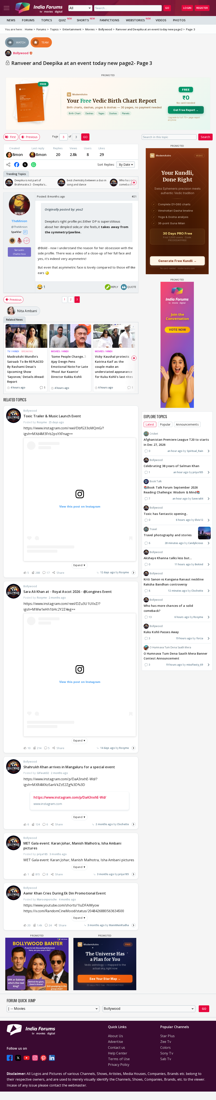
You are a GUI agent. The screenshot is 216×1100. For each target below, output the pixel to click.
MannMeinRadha (119, 925)
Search (205, 137)
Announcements (187, 424)
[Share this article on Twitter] (25, 165)
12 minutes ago (177, 590)
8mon (17, 154)
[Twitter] (18, 1058)
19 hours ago (184, 638)
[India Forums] (39, 8)
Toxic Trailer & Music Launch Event (52, 416)
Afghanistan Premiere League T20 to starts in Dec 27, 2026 (176, 442)
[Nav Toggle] (6, 8)
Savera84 (197, 498)
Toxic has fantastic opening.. (166, 514)
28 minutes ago (174, 543)
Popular (165, 424)
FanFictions (109, 20)
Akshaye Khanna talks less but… (168, 558)
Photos (179, 20)
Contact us (116, 1047)
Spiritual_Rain (195, 451)
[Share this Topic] (8, 165)
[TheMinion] (32, 154)
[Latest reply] (133, 573)
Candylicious (195, 543)
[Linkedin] (52, 1058)
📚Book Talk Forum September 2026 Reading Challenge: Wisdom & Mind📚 (172, 489)
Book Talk (156, 481)
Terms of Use (119, 1059)
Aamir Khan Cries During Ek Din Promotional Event (64, 893)
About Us (115, 1036)
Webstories (135, 20)
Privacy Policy (118, 1064)
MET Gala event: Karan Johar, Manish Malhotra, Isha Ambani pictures (72, 845)
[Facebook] (10, 1058)
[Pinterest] (43, 1058)
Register (202, 8)
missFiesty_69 (194, 664)
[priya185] (9, 154)
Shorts (83, 20)
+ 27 (26, 240)
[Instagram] (35, 1058)
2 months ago (104, 824)
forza (199, 638)
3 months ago (105, 874)
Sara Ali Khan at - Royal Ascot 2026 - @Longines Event (67, 591)
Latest (150, 424)
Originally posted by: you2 (64, 209)
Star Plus (167, 1036)
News (11, 20)
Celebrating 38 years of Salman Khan (172, 466)
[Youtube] (27, 1058)
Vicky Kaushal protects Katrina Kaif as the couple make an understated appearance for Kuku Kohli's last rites (114, 367)
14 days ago (107, 748)
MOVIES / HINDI (60, 351)
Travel (153, 529)
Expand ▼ (79, 565)
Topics (46, 20)
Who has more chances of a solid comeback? (168, 608)
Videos (161, 20)
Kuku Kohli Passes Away (161, 632)
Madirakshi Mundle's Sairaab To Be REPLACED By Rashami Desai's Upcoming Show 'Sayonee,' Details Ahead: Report (26, 369)
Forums (28, 20)
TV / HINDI (13, 351)
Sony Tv (166, 1053)
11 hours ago (182, 564)
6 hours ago (183, 520)
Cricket (154, 433)
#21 (134, 196)
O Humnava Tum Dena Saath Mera (170, 647)
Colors (165, 1047)
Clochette (123, 824)
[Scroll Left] (7, 182)
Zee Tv (165, 1041)
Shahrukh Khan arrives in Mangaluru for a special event (69, 767)
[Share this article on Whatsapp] (33, 165)
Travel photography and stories (168, 535)
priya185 (123, 874)
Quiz (62, 20)
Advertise (115, 1041)
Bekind (199, 564)
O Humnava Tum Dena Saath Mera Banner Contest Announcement (176, 656)
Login (187, 8)
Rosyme (124, 572)
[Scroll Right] (133, 182)
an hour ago (174, 451)
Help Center (117, 1053)
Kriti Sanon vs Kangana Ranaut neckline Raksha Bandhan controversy (174, 581)
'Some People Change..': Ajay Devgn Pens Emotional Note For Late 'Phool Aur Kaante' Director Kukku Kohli (69, 367)
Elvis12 (199, 520)
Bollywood (21, 53)
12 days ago (107, 572)
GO (167, 8)
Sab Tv (165, 1059)
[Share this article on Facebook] (17, 165)
